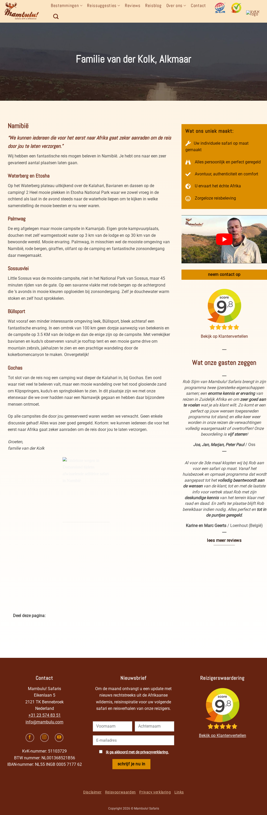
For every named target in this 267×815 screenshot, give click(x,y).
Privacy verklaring (155, 792)
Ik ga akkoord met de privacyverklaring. (137, 752)
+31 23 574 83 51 (44, 715)
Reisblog (153, 5)
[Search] (56, 16)
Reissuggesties (102, 5)
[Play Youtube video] (224, 239)
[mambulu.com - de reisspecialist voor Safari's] (23, 11)
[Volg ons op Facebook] (30, 737)
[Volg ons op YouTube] (59, 737)
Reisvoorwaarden (120, 792)
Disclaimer (92, 792)
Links (179, 792)
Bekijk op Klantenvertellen (224, 336)
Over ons (174, 5)
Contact (198, 5)
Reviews (133, 5)
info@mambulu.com (44, 722)
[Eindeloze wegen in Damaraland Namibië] (86, 489)
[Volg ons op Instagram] (44, 737)
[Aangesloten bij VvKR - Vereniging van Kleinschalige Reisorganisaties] (254, 15)
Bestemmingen (65, 5)
